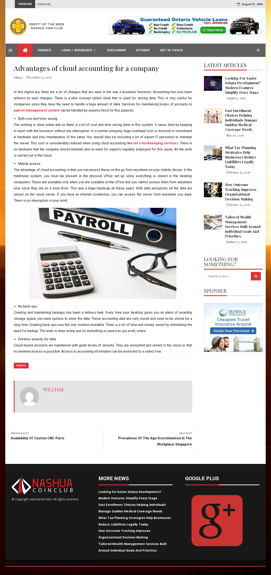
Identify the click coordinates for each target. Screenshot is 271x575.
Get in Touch (171, 50)
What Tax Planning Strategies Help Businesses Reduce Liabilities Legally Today (240, 157)
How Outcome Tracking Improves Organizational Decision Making (241, 191)
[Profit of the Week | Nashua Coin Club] (25, 50)
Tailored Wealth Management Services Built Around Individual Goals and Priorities (243, 226)
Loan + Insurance (76, 50)
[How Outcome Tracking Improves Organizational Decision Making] (213, 189)
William (18, 77)
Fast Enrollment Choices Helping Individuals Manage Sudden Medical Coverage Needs (241, 120)
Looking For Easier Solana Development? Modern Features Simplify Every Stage (243, 85)
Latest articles (225, 65)
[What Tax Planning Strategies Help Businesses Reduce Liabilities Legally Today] (213, 152)
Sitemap (143, 50)
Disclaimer (116, 50)
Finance (44, 50)
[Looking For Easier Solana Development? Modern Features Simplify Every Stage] (213, 83)
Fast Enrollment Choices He (54, 4)
